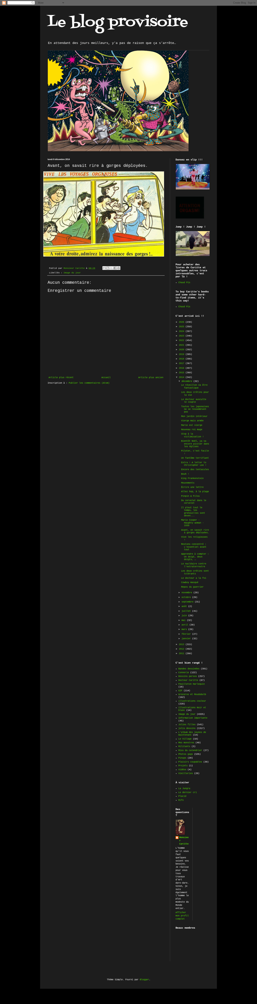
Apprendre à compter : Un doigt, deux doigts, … (195, 557)
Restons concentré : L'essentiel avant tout (193, 547)
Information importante (192, 718)
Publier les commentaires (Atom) (89, 383)
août (185, 606)
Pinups (182, 758)
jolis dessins (186, 728)
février (187, 634)
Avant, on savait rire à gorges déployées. (195, 531)
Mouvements (187, 483)
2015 (182, 372)
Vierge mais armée (192, 420)
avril (185, 625)
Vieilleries (185, 773)
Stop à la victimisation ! (192, 435)
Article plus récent (61, 377)
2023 (182, 336)
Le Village (185, 739)
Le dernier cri (187, 792)
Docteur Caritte (188, 680)
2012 (182, 649)
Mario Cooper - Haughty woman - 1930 (192, 523)
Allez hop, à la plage (195, 491)
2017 (182, 363)
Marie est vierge (191, 425)
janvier (187, 638)
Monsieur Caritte (184, 840)
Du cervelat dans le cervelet (193, 501)
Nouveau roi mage (191, 429)
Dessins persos (187, 676)
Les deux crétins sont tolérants (195, 572)
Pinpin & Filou (190, 496)
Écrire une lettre (192, 487)
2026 (182, 322)
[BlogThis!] (108, 268)
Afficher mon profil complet (182, 915)
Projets (183, 765)
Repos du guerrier (192, 587)
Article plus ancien (150, 377)
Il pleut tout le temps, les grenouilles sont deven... (193, 511)
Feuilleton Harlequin (191, 684)
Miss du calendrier (190, 750)
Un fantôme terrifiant (195, 458)
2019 (182, 354)
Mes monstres (186, 742)
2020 (182, 349)
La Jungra (184, 788)
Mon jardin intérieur (194, 416)
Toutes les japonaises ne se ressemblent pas (195, 409)
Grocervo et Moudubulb (192, 694)
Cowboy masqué (189, 582)
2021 (182, 345)
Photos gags (185, 754)
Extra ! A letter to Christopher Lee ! (193, 464)
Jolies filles (186, 724)
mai (184, 620)
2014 (182, 377)
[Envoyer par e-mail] (104, 268)
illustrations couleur (192, 701)
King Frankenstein (192, 478)
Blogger (144, 979)
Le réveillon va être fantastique (194, 386)
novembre (187, 592)
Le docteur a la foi (193, 578)
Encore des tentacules (195, 469)
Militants (184, 746)
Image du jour (72, 273)
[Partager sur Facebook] (115, 268)
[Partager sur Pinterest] (118, 268)
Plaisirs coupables (190, 762)
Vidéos (182, 769)
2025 (182, 326)
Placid (182, 796)
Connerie (183, 672)
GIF (180, 690)
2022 (182, 340)
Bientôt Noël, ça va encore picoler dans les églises (195, 444)
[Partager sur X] (111, 268)
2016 (182, 368)
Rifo (181, 800)
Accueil (106, 377)
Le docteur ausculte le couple (193, 400)
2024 (182, 331)
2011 (182, 653)
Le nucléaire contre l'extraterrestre (193, 565)
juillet (187, 611)
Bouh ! (185, 474)
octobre (187, 597)
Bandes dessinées (188, 669)
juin (185, 615)
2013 (182, 644)
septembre (188, 602)
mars (185, 629)
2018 (182, 359)
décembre (187, 381)
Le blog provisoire (118, 22)
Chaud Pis (184, 282)
